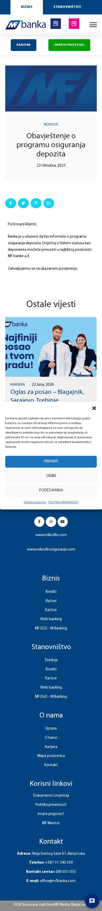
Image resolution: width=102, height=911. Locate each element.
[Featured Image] (51, 347)
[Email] (48, 203)
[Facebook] (10, 203)
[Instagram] (51, 522)
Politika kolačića (35, 502)
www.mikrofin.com (51, 535)
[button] (94, 408)
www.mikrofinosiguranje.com (51, 550)
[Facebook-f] (39, 522)
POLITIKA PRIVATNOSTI (63, 502)
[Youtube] (63, 522)
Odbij (51, 476)
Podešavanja (51, 490)
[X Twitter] (23, 203)
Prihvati (51, 462)
